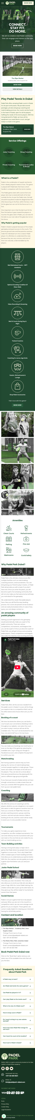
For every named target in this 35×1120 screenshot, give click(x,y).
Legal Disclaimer (6, 1109)
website (14, 726)
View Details (17, 89)
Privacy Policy (5, 1104)
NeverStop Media (10, 1117)
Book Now (28, 3)
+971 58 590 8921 (12, 1076)
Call (4, 938)
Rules (3, 1101)
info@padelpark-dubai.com (15, 1082)
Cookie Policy (5, 1106)
